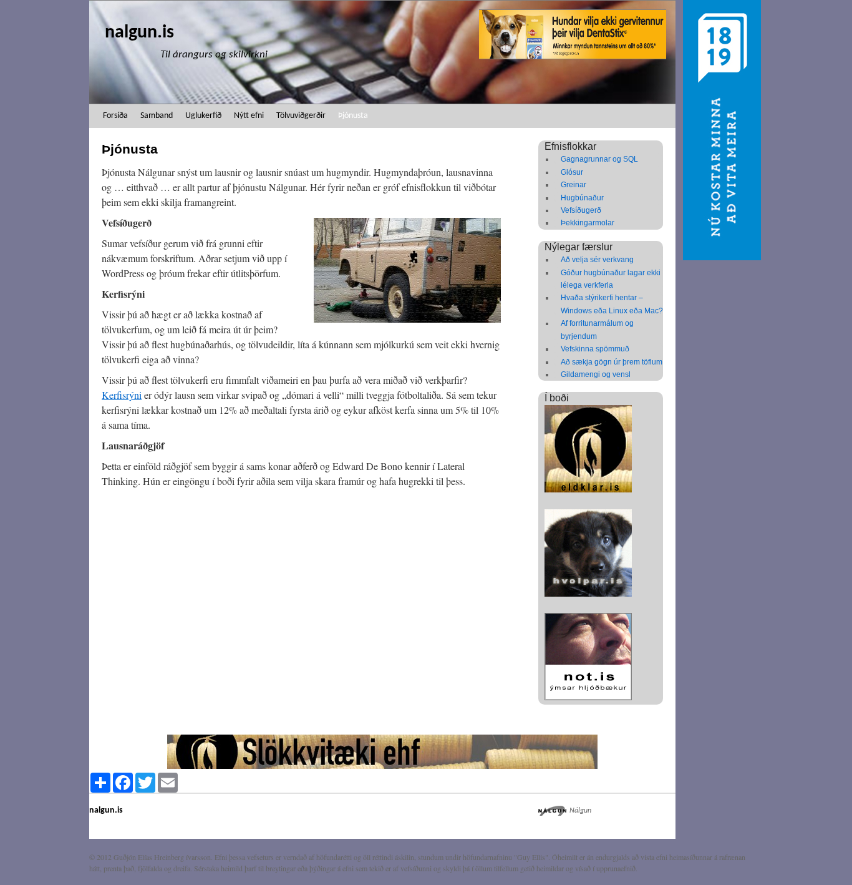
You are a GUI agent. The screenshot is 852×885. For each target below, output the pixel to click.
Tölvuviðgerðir (301, 115)
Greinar (573, 184)
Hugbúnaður (582, 197)
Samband (156, 115)
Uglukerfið (203, 115)
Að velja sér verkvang (597, 259)
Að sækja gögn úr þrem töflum (611, 362)
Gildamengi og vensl (596, 374)
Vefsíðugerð (581, 210)
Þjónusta (353, 115)
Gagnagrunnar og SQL (599, 159)
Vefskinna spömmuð (595, 349)
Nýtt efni (249, 115)
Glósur (572, 172)
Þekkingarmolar (587, 222)
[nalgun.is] (382, 52)
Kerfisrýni (122, 394)
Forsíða (115, 115)
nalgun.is (139, 32)
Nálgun (580, 810)
